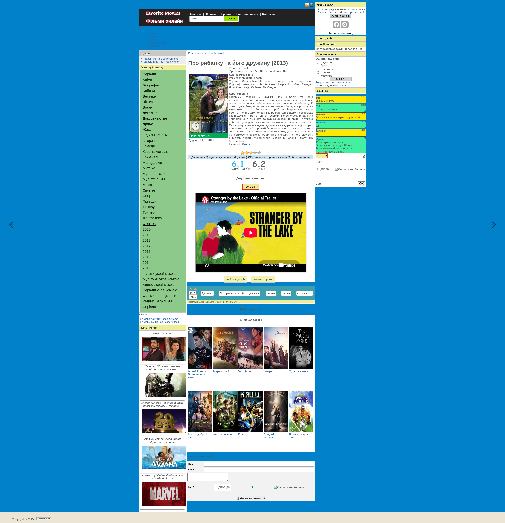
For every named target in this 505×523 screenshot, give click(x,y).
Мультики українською (161, 279)
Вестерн (149, 96)
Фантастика (152, 218)
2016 (147, 252)
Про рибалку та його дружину (240, 293)
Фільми (210, 14)
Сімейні (149, 190)
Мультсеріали (154, 174)
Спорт (148, 196)
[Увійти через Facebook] (336, 24)
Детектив (150, 113)
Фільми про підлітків (159, 296)
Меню (142, 27)
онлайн (286, 293)
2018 (147, 240)
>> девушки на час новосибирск (159, 61)
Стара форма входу (341, 33)
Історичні (150, 141)
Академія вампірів (269, 436)
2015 (147, 257)
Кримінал (150, 157)
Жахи (147, 129)
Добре (325, 65)
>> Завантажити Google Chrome (159, 58)
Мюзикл (149, 185)
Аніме (147, 80)
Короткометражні (156, 152)
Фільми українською (159, 274)
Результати (323, 82)
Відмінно (326, 62)
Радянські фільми (157, 301)
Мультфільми (154, 179)
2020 (147, 229)
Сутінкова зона (298, 371)
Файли (206, 53)
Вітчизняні (151, 102)
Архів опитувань (342, 82)
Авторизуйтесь (353, 12)
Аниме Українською (159, 285)
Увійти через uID (340, 15)
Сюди (12, 224)
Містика (149, 168)
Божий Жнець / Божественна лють (197, 374)
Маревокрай (221, 371)
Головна (196, 14)
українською (304, 293)
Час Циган (245, 371)
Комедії (149, 146)
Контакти (268, 14)
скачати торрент (263, 279)
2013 (147, 268)
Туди (493, 224)
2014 (147, 263)
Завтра (268, 371)
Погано (325, 72)
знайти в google (235, 279)
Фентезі (149, 224)
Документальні (155, 118)
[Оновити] (364, 156)
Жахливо (326, 75)
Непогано (327, 68)
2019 (147, 235)
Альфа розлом (222, 434)
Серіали (225, 14)
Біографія (151, 85)
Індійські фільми (156, 135)
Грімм (193, 296)
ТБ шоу (149, 207)
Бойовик (149, 91)
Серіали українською (160, 290)
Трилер (149, 212)
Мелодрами (152, 163)
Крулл (242, 434)
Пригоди (150, 201)
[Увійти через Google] (345, 24)
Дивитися (207, 293)
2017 (147, 246)
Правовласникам (246, 14)
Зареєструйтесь (328, 12)
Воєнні (148, 107)
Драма (148, 124)
